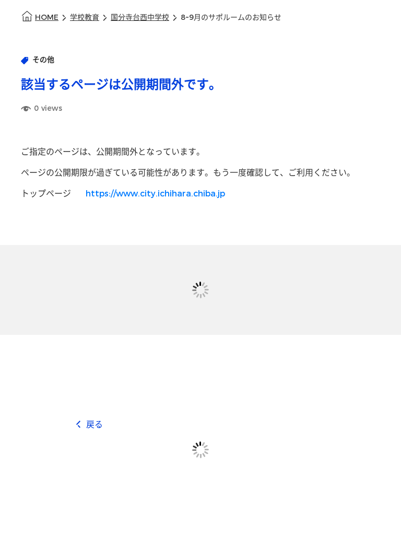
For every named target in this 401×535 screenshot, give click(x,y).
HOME (46, 17)
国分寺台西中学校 (140, 17)
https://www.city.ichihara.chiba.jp (155, 193)
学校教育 (84, 17)
